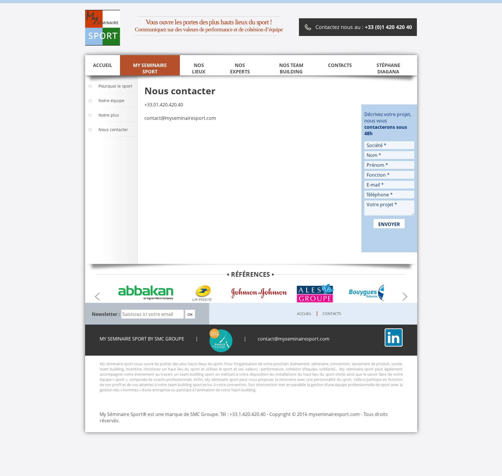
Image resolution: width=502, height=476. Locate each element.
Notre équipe (111, 100)
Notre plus (108, 115)
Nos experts (240, 68)
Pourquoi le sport (115, 86)
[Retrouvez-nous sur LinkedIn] (394, 345)
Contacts (340, 65)
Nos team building (291, 68)
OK (190, 314)
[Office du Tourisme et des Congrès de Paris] (220, 339)
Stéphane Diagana (388, 68)
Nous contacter (113, 129)
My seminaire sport (150, 68)
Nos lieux (198, 68)
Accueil (102, 65)
